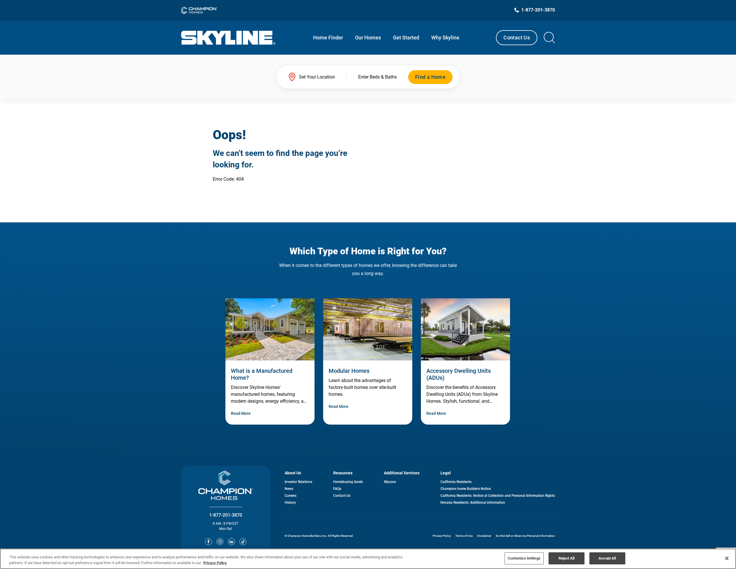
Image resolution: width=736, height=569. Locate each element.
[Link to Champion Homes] (199, 10)
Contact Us (516, 38)
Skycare (390, 482)
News (289, 489)
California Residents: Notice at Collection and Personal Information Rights (497, 496)
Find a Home (430, 77)
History (290, 503)
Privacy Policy (442, 535)
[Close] (726, 558)
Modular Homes (349, 370)
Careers (290, 496)
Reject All (566, 558)
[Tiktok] (242, 541)
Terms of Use (464, 535)
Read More (241, 413)
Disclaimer (484, 535)
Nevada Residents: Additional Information (472, 503)
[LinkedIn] (231, 541)
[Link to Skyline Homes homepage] (228, 38)
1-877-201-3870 (225, 515)
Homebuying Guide (348, 482)
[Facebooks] (208, 541)
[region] (368, 559)
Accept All (607, 558)
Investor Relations (298, 482)
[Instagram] (219, 541)
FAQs (337, 489)
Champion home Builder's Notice (465, 489)
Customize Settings (524, 558)
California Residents (455, 482)
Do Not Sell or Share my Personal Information (525, 535)
